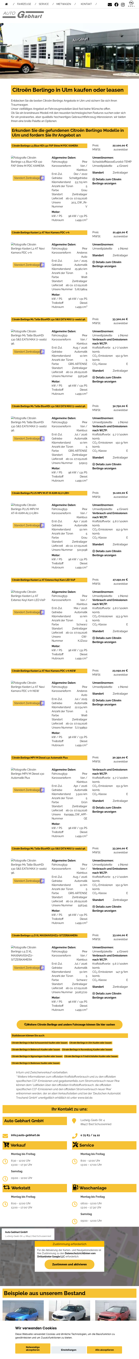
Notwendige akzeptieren (33, 1348)
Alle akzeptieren (104, 1349)
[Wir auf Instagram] (123, 4)
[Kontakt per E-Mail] (110, 4)
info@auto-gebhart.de (25, 1135)
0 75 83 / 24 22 (90, 1135)
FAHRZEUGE (24, 4)
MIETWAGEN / (66, 4)
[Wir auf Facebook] (116, 4)
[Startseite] (131, 4)
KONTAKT (86, 4)
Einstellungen (68, 1349)
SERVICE (44, 4)
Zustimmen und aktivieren (69, 1264)
